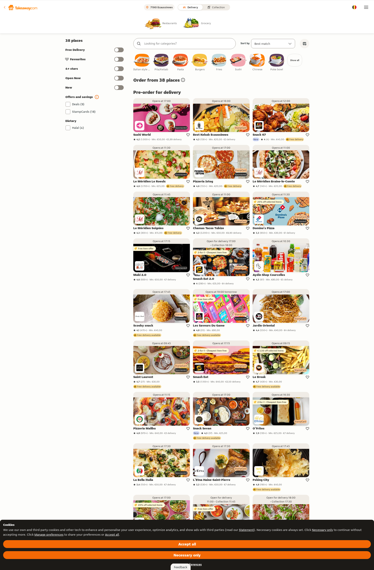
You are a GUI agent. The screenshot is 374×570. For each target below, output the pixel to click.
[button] (20, 7)
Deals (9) (78, 104)
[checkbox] (142, 62)
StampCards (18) (84, 112)
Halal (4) (78, 128)
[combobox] (188, 43)
